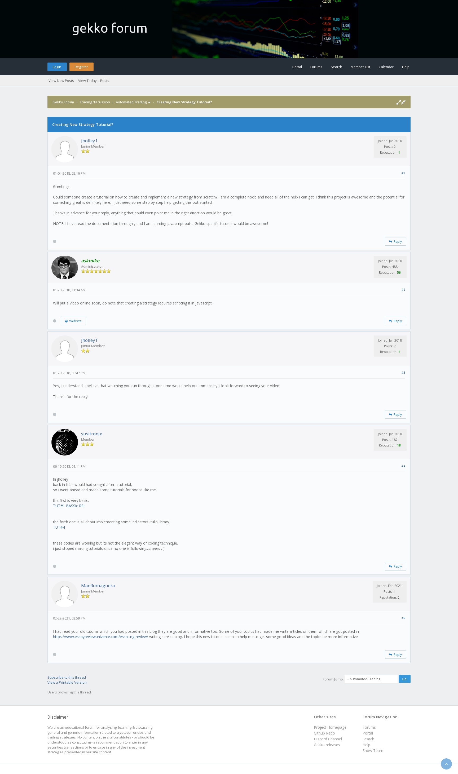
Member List (360, 66)
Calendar (386, 66)
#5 (403, 618)
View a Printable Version (67, 682)
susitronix (91, 434)
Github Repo (324, 733)
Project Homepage (330, 727)
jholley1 (89, 141)
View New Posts (61, 80)
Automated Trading (131, 102)
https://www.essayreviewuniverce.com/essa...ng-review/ (100, 636)
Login (57, 66)
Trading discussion (95, 102)
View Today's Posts (93, 80)
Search (336, 66)
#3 (403, 372)
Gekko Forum (63, 102)
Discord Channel (328, 738)
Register (81, 66)
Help (405, 66)
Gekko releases (327, 744)
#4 (403, 466)
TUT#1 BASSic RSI (69, 505)
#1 (403, 173)
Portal (297, 66)
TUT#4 (59, 527)
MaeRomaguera (98, 585)
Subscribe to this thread (66, 677)
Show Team (373, 750)
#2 (403, 289)
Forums (316, 66)
